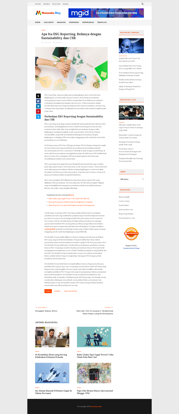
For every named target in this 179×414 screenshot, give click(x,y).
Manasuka (61, 22)
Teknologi (102, 22)
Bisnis (37, 22)
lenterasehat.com (126, 209)
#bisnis (57, 291)
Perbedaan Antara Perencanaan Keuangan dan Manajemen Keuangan (130, 151)
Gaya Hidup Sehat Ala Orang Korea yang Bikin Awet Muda (130, 67)
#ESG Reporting (70, 291)
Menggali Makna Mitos (46, 311)
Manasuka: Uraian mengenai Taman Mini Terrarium (130, 136)
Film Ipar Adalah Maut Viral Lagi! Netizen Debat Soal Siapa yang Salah (131, 127)
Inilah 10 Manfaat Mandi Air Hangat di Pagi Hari (130, 87)
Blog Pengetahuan (126, 214)
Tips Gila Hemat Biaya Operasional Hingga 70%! (95, 391)
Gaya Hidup (48, 22)
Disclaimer (46, 4)
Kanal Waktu (124, 205)
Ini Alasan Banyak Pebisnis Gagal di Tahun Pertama (53, 391)
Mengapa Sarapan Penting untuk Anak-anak (129, 143)
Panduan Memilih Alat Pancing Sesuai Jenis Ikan (131, 159)
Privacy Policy (56, 4)
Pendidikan (74, 22)
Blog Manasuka (96, 406)
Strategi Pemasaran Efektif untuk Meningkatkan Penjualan (70, 202)
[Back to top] (173, 408)
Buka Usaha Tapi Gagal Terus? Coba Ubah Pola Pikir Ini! (69, 199)
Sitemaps (65, 4)
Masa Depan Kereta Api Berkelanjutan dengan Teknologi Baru (72, 205)
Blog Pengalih (124, 197)
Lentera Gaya (124, 201)
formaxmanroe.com (127, 218)
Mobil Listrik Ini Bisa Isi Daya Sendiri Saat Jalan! (130, 81)
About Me (38, 4)
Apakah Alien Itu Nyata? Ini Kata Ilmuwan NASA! (129, 59)
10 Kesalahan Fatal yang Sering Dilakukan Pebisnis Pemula (51, 355)
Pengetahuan (88, 22)
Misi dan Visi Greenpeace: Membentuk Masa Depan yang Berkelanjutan (94, 312)
